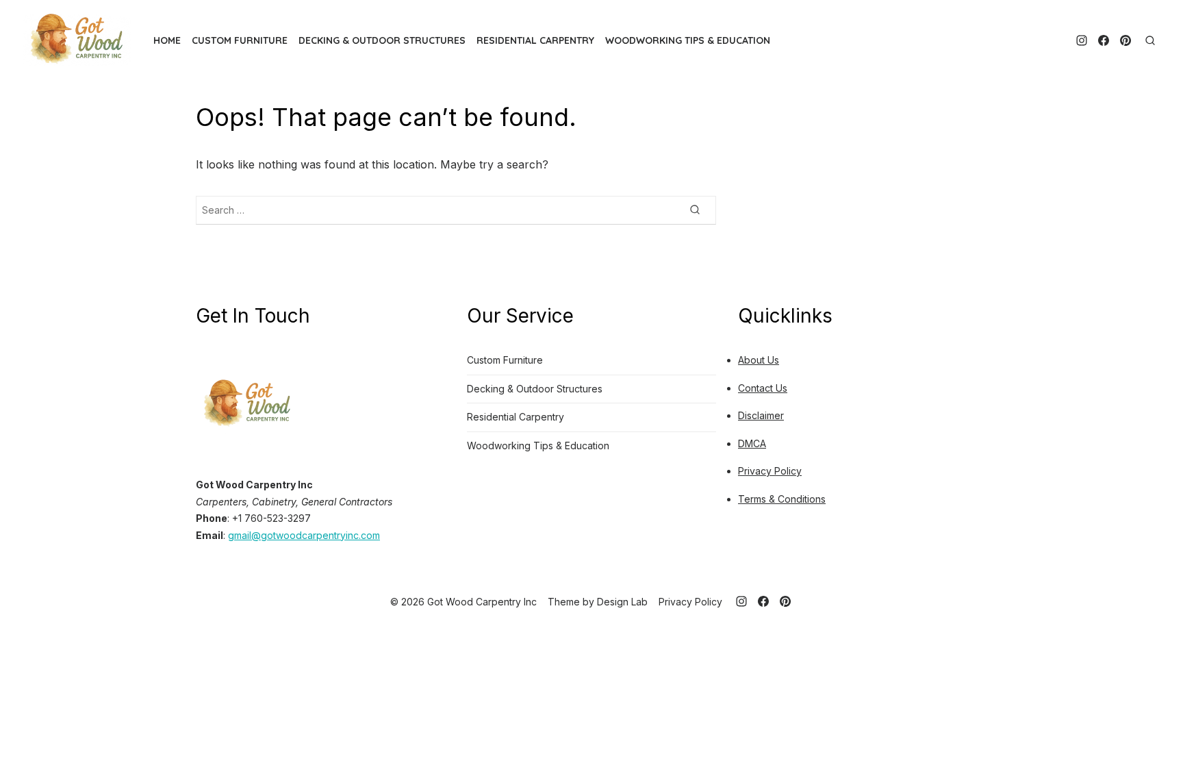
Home (167, 40)
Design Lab (622, 601)
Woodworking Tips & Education (687, 40)
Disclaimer (761, 415)
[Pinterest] (1125, 40)
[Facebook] (1103, 40)
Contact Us (762, 388)
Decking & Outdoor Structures (382, 40)
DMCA (752, 443)
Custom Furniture (240, 40)
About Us (758, 360)
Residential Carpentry (535, 40)
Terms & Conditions (782, 499)
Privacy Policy (770, 471)
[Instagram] (1081, 40)
